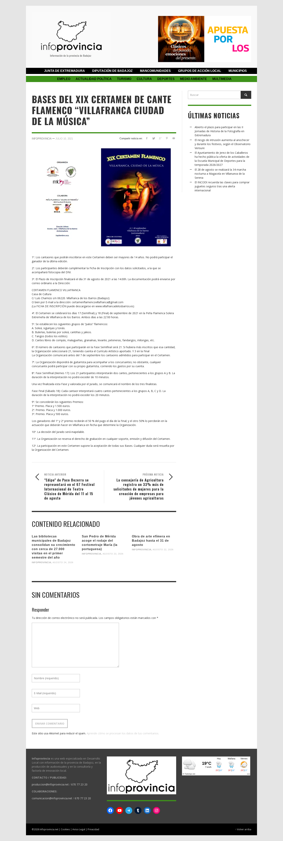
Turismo (124, 79)
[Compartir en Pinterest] (166, 138)
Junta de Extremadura (64, 70)
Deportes (166, 79)
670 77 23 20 (79, 784)
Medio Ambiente (193, 79)
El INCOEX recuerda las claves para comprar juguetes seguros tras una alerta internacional (222, 186)
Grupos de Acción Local (199, 70)
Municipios (238, 70)
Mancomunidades (155, 70)
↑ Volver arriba (243, 829)
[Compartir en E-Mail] (173, 138)
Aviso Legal (78, 829)
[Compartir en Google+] (160, 138)
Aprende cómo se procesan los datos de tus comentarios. (123, 733)
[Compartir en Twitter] (153, 138)
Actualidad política (94, 79)
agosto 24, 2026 (63, 562)
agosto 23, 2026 (113, 554)
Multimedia (222, 79)
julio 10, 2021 (64, 138)
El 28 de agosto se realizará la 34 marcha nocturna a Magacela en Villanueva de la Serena (220, 173)
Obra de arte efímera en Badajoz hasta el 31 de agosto (151, 540)
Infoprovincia (42, 138)
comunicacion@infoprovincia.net (52, 798)
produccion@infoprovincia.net (50, 784)
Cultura (144, 79)
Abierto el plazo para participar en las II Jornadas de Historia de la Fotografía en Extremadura (219, 131)
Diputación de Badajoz (112, 70)
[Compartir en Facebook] (146, 138)
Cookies (65, 829)
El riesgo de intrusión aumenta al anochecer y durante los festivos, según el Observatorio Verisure (222, 144)
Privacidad (93, 829)
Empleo (63, 79)
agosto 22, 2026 (163, 549)
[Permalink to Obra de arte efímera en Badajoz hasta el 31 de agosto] (154, 562)
